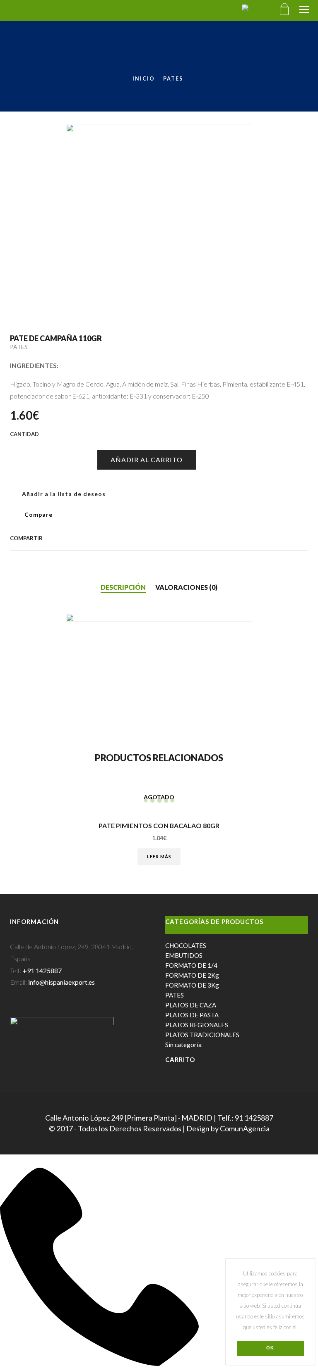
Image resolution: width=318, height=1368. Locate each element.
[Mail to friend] (265, 538)
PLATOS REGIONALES (196, 1024)
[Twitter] (199, 538)
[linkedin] (279, 538)
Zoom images (27, 286)
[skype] (303, 538)
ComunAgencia (245, 1128)
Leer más (159, 856)
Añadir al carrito (147, 459)
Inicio (143, 79)
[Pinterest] (239, 538)
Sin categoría (183, 1044)
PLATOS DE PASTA (192, 1015)
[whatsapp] (292, 538)
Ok (270, 1347)
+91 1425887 (42, 970)
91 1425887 (254, 1117)
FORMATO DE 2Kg (192, 975)
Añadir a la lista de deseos (63, 493)
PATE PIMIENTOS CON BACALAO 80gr (159, 825)
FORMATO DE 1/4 (191, 965)
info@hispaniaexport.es (61, 982)
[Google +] (252, 538)
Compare (38, 515)
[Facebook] (212, 538)
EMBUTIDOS (183, 955)
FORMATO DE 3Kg (192, 985)
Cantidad (17, 445)
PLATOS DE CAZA (190, 1005)
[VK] (226, 538)
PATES (173, 79)
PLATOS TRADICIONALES (202, 1034)
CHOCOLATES (185, 945)
